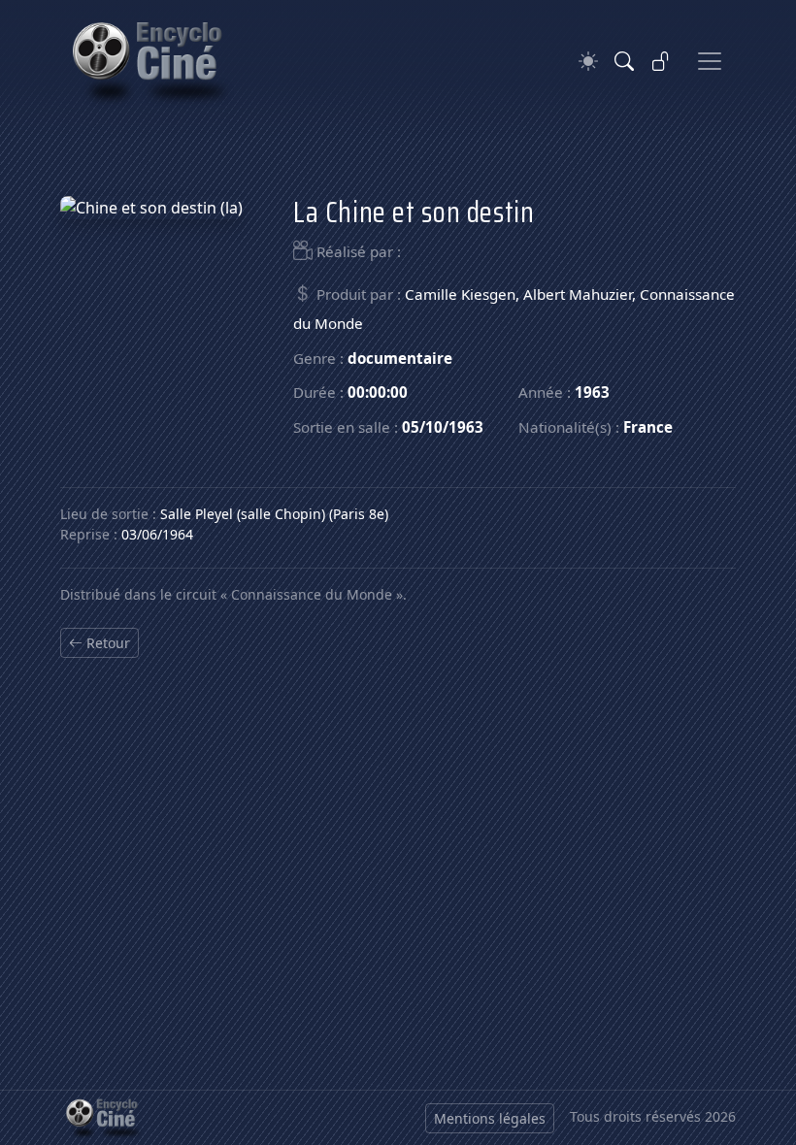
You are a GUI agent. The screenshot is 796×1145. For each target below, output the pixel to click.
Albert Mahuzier (577, 294)
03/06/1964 (157, 534)
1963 (592, 392)
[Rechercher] (624, 61)
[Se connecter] (661, 61)
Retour (106, 643)
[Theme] (588, 62)
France (648, 427)
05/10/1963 (442, 427)
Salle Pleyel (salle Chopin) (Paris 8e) (274, 514)
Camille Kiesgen (460, 294)
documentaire (400, 358)
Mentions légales (490, 1118)
